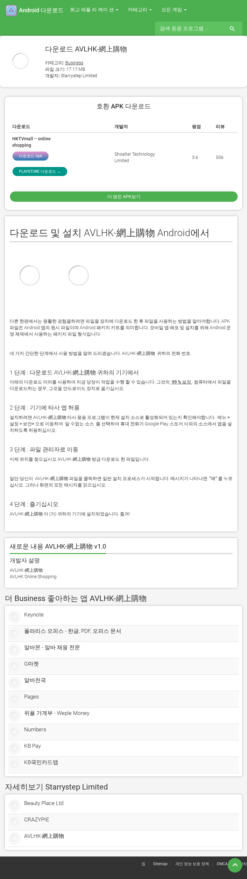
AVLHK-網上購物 (44, 836)
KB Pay (32, 746)
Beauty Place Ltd (43, 803)
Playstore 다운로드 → (40, 171)
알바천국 (35, 680)
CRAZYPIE (36, 819)
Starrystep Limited (79, 75)
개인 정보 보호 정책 (192, 864)
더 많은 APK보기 (124, 196)
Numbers (35, 729)
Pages (31, 696)
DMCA (222, 864)
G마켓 (31, 664)
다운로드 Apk (30, 156)
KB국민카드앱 (41, 762)
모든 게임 (172, 10)
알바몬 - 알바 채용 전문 (52, 647)
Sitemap (160, 864)
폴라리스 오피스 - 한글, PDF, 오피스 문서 (72, 631)
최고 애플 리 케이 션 (92, 10)
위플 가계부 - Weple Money (56, 713)
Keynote (34, 614)
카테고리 (138, 10)
